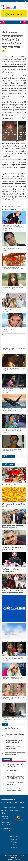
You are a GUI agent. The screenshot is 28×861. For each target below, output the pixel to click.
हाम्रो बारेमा (15, 839)
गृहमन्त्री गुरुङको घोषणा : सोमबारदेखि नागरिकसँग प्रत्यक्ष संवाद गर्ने (12, 527)
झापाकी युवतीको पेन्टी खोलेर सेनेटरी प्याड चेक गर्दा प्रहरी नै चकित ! (16, 790)
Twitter (15, 845)
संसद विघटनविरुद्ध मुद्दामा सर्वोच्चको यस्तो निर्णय (16, 784)
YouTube (15, 848)
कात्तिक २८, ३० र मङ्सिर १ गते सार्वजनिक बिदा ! (14, 765)
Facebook (14, 842)
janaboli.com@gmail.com (14, 810)
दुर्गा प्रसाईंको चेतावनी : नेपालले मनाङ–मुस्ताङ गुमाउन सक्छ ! (13, 548)
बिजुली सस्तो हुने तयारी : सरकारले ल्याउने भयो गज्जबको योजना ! (13, 570)
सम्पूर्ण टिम (15, 836)
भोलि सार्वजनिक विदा (12, 771)
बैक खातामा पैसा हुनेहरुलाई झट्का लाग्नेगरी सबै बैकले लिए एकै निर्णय (15, 777)
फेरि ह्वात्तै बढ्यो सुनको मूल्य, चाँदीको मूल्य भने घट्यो (13, 505)
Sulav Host (17, 859)
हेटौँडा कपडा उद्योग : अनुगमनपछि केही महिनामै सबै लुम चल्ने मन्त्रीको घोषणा (12, 592)
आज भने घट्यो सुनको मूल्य (9, 484)
